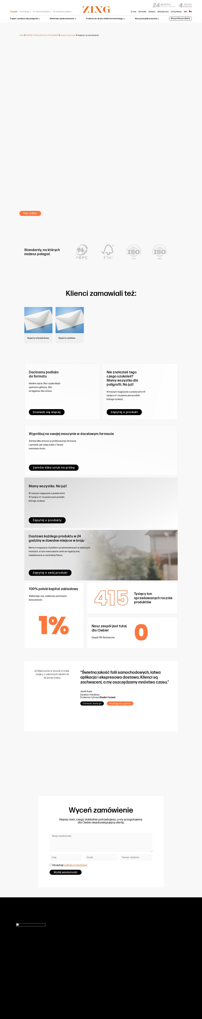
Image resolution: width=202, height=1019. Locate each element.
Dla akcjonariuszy (126, 957)
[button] (120, 703)
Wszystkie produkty (180, 18)
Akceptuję (69, 865)
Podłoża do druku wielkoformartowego (81, 957)
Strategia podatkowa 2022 (130, 973)
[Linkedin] (183, 1005)
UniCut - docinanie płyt (74, 970)
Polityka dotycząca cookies (130, 980)
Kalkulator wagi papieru (128, 964)
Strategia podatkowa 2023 (130, 977)
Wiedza (121, 948)
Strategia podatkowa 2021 (129, 970)
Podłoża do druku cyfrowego (76, 951)
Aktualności (163, 12)
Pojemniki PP (69, 964)
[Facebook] (169, 1005)
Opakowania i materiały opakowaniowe (82, 954)
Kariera (152, 12)
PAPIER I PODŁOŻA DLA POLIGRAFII (42, 35)
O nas (133, 12)
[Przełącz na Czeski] (190, 11)
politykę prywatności (75, 865)
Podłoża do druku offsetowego (77, 948)
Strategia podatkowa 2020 (130, 967)
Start (21, 35)
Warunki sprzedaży (126, 961)
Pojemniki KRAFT (71, 967)
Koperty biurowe (67, 35)
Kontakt (142, 12)
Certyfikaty (176, 12)
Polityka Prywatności (127, 983)
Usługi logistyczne (72, 973)
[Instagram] (176, 1005)
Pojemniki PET (70, 961)
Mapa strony (157, 1004)
